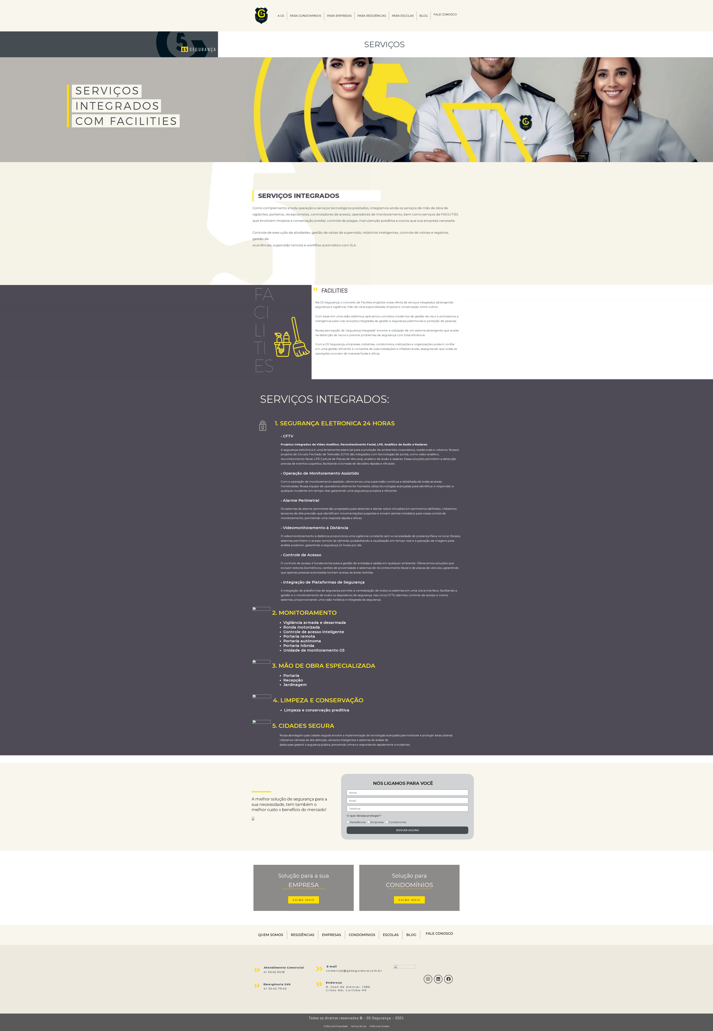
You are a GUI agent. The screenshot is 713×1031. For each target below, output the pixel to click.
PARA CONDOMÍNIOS (305, 15)
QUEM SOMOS (270, 935)
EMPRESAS (331, 935)
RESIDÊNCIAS (302, 935)
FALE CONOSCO (445, 14)
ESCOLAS (391, 935)
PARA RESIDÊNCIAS (371, 15)
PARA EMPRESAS (339, 15)
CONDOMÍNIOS (362, 935)
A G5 (281, 15)
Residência (357, 822)
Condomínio (397, 822)
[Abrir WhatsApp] (703, 1021)
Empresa (377, 822)
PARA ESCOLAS (403, 15)
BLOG (423, 15)
